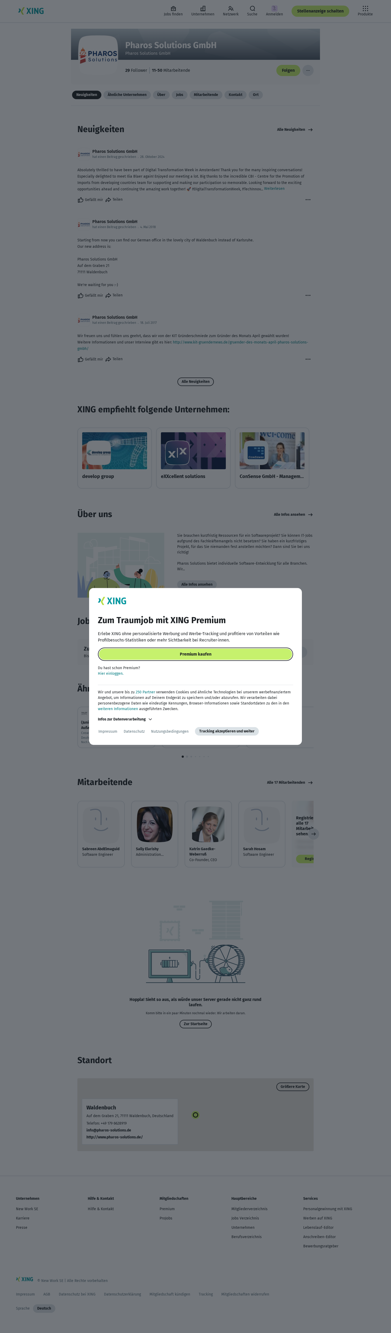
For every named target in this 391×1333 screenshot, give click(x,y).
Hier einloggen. (110, 673)
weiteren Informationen (118, 709)
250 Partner (145, 692)
